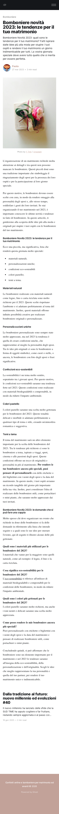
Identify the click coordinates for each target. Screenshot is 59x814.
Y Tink (29, 152)
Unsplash (37, 152)
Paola (15, 66)
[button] (53, 5)
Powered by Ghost (29, 792)
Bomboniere (9, 16)
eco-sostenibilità (13, 578)
